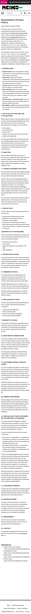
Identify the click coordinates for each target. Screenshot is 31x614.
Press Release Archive (18, 605)
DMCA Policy (9, 39)
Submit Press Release (10, 608)
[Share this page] (29, 13)
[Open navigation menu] (2, 13)
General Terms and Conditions (19, 33)
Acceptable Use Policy (15, 37)
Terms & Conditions (22, 608)
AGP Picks (4, 2)
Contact (27, 611)
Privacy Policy (20, 611)
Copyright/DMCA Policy (8, 611)
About (8, 605)
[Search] (21, 13)
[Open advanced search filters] (25, 13)
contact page (23, 533)
